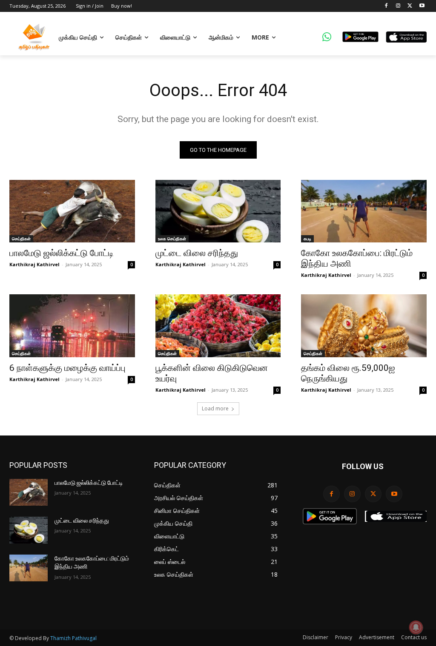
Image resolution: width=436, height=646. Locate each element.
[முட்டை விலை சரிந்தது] (218, 211)
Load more (215, 408)
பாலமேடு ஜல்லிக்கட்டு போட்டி (61, 253)
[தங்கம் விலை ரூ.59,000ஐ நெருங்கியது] (364, 325)
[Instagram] (398, 6)
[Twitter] (410, 6)
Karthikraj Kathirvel (34, 264)
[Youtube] (422, 6)
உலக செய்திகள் (172, 239)
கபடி (307, 239)
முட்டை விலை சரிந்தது (196, 253)
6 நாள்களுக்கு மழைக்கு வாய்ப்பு (67, 368)
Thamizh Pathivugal (73, 638)
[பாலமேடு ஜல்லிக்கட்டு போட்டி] (72, 211)
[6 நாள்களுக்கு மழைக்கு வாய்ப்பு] (72, 325)
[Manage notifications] (416, 627)
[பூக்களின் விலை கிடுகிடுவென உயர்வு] (218, 325)
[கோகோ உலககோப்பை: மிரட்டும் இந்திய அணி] (364, 211)
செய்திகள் (21, 239)
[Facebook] (386, 6)
